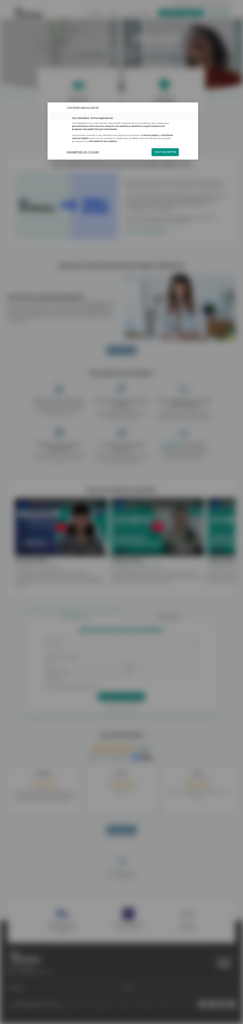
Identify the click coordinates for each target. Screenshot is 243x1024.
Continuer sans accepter (83, 107)
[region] (122, 131)
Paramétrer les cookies (83, 152)
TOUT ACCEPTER (165, 152)
